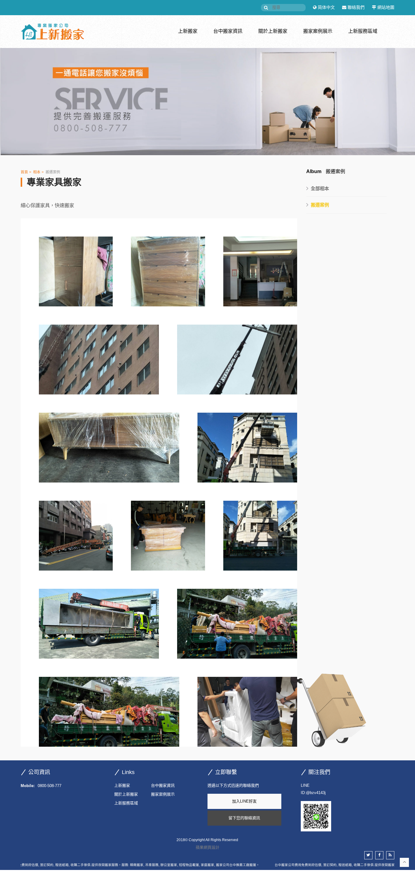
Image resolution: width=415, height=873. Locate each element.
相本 (36, 172)
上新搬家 (187, 31)
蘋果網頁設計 (207, 847)
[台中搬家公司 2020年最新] (207, 101)
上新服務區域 (362, 31)
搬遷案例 (53, 172)
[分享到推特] (368, 855)
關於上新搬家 (272, 31)
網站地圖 (385, 7)
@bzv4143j (316, 792)
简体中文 (326, 7)
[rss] (390, 855)
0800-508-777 (49, 785)
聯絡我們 (356, 7)
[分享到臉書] (379, 855)
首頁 (24, 172)
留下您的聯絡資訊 (244, 818)
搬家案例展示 (317, 31)
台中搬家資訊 (227, 31)
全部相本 (320, 188)
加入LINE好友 (244, 801)
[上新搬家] (52, 31)
